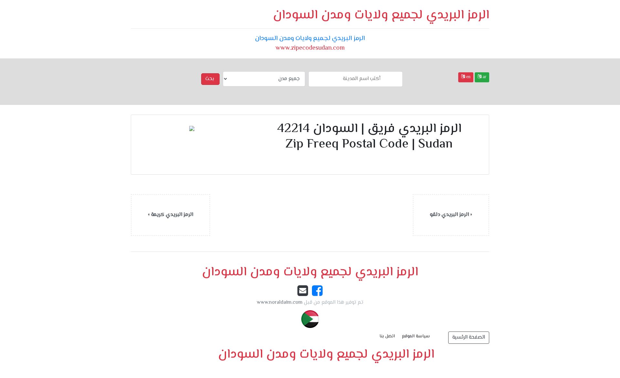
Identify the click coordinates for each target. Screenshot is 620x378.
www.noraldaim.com (280, 303)
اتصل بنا (387, 336)
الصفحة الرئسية (468, 337)
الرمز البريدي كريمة (172, 215)
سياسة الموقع (416, 336)
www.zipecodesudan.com (310, 48)
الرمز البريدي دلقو (449, 215)
